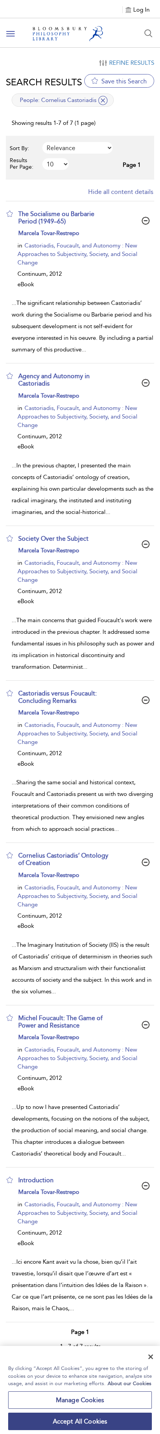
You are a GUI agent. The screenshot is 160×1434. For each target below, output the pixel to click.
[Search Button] (148, 33)
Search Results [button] (44, 82)
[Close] (150, 1356)
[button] (10, 214)
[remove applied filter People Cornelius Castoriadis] (103, 100)
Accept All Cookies (80, 1421)
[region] (80, 1390)
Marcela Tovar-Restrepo (48, 233)
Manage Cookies (80, 1400)
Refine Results (131, 62)
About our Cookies (129, 1383)
